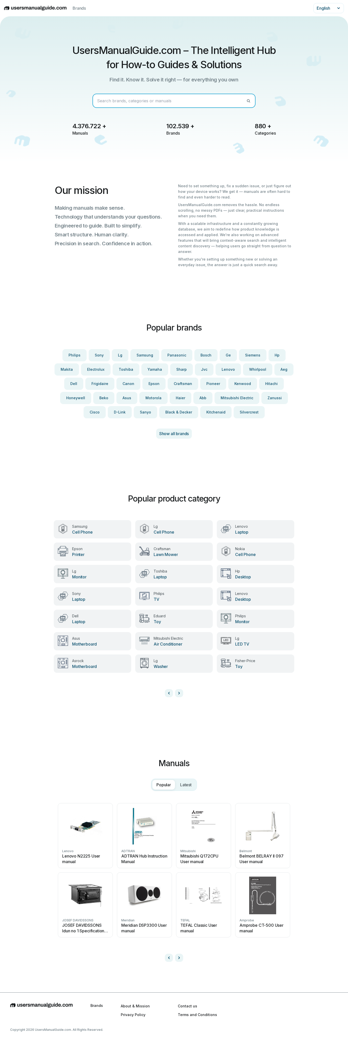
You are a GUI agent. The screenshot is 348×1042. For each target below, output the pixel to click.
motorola (153, 398)
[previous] (169, 693)
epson (154, 383)
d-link (120, 412)
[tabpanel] (174, 880)
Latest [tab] (186, 784)
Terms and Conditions (197, 1014)
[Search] (248, 101)
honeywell (75, 398)
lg (120, 355)
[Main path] (41, 1010)
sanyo (145, 412)
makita (67, 369)
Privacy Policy (133, 1014)
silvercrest (249, 412)
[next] (179, 693)
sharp (181, 369)
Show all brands (174, 433)
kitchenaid (215, 412)
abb (202, 398)
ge (228, 355)
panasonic (176, 355)
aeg (283, 369)
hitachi (271, 383)
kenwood (242, 383)
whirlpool (257, 369)
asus (127, 398)
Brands (79, 8)
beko (103, 398)
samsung (145, 355)
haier (180, 398)
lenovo (228, 369)
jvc (204, 369)
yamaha (155, 369)
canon (128, 383)
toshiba (126, 369)
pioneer (213, 383)
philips (75, 355)
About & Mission (135, 1006)
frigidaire (99, 383)
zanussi (274, 398)
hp (277, 355)
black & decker (178, 412)
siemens (252, 355)
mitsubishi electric (237, 398)
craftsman (183, 383)
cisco (95, 412)
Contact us (187, 1006)
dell (73, 383)
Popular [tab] (163, 784)
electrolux (95, 369)
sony (99, 355)
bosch (205, 355)
